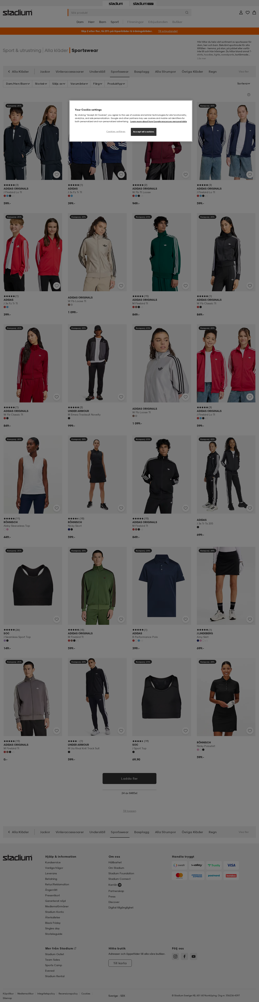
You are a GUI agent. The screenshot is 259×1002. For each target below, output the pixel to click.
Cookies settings (115, 131)
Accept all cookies (143, 131)
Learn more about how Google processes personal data (158, 121)
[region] (130, 121)
